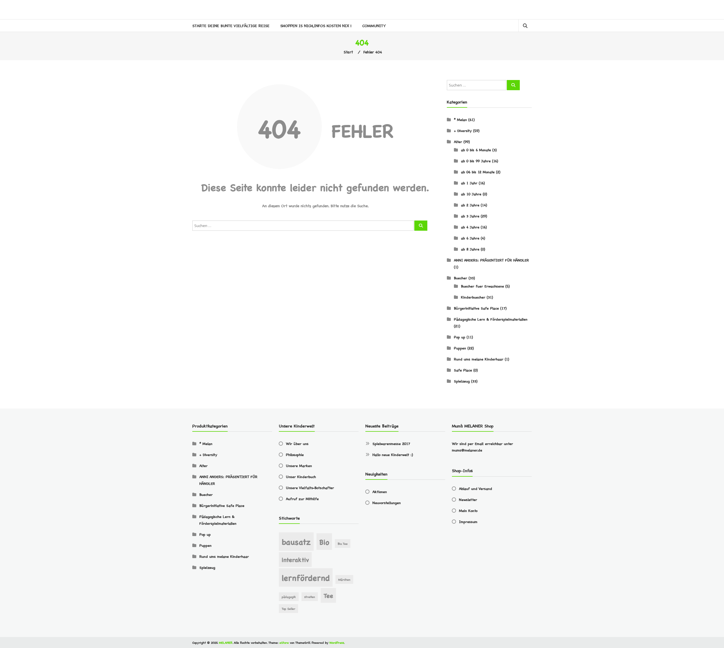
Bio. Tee (343, 543)
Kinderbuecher (473, 297)
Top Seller (288, 608)
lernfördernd (306, 577)
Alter (458, 141)
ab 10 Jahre (471, 193)
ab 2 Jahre (470, 205)
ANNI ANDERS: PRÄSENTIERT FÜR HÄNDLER (491, 260)
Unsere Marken (299, 465)
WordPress (336, 642)
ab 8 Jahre (470, 249)
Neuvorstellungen (386, 502)
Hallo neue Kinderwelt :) (392, 454)
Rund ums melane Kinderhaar (478, 359)
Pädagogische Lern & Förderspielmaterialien (490, 319)
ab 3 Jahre (470, 216)
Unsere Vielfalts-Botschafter (310, 487)
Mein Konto (468, 510)
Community (374, 25)
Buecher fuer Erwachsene (482, 286)
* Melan (460, 119)
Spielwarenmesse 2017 (391, 443)
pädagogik (289, 597)
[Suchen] (420, 226)
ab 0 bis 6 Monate (476, 149)
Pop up (459, 337)
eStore (284, 642)
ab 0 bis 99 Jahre (476, 160)
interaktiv (295, 559)
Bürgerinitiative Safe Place (476, 308)
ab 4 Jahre (470, 227)
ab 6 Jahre (470, 238)
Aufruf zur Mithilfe (302, 498)
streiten (309, 597)
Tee (328, 595)
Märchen (344, 579)
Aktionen (379, 491)
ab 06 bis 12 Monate (478, 171)
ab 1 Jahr (469, 182)
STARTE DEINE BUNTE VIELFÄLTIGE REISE (231, 25)
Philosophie (295, 454)
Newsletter (468, 499)
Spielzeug (462, 381)
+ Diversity (463, 130)
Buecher (460, 277)
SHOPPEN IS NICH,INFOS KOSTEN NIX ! (316, 25)
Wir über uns (297, 443)
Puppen (460, 348)
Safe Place (463, 370)
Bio (324, 541)
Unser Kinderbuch (301, 476)
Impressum (468, 521)
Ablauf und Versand (475, 488)
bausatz (296, 541)
